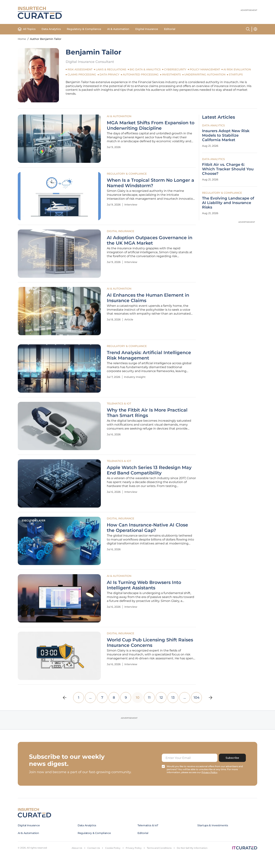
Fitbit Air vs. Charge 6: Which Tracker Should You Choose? (228, 169)
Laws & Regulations (111, 69)
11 (149, 697)
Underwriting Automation (204, 74)
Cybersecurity (175, 69)
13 (173, 697)
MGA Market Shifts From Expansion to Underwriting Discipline (150, 125)
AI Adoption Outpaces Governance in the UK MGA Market (149, 240)
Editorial (169, 29)
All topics (29, 29)
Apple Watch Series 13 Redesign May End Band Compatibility (149, 470)
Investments (171, 74)
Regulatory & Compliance (84, 29)
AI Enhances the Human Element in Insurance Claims (148, 298)
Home (22, 39)
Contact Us (93, 848)
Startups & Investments (212, 825)
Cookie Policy (112, 848)
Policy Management (205, 69)
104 (196, 697)
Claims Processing (82, 74)
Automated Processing (141, 74)
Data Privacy (109, 74)
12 (161, 697)
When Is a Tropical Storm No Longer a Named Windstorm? (150, 183)
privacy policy (209, 772)
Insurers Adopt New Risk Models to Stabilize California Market (226, 135)
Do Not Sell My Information (192, 848)
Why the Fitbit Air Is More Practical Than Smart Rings (147, 412)
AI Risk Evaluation (237, 69)
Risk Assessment (80, 69)
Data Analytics (51, 29)
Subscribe (232, 757)
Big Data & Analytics (145, 69)
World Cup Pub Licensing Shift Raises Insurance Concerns (150, 642)
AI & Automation (118, 29)
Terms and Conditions (159, 848)
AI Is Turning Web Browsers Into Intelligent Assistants (144, 585)
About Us (77, 848)
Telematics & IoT (119, 403)
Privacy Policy (134, 848)
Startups (236, 74)
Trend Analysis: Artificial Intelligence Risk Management (149, 355)
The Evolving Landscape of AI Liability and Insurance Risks (228, 202)
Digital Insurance (146, 29)
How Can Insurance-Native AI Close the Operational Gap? (147, 527)
